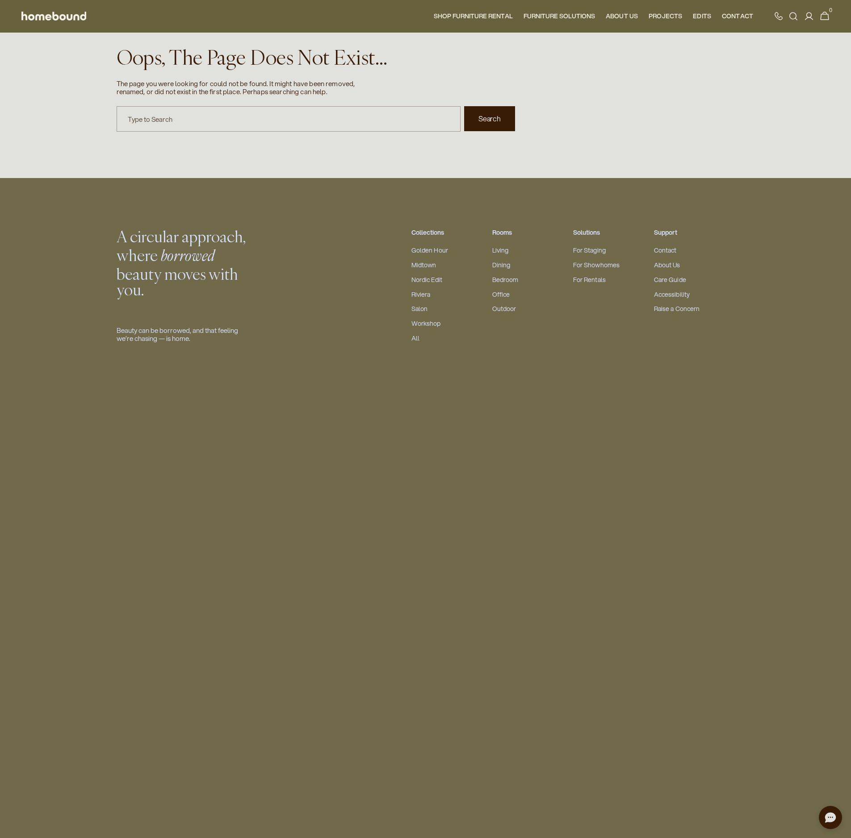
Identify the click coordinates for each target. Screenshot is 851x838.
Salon (419, 309)
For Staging (589, 250)
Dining (501, 265)
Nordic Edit (427, 280)
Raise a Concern (677, 309)
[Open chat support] (830, 817)
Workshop (426, 324)
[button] (825, 16)
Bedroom (505, 280)
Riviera (421, 295)
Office (501, 295)
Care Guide (670, 280)
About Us (667, 265)
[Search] (793, 16)
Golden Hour (430, 250)
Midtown (423, 265)
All (415, 338)
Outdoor (504, 309)
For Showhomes (596, 265)
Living (500, 250)
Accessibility (672, 295)
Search (489, 118)
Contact (665, 250)
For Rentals (589, 280)
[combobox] (289, 119)
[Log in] (809, 16)
